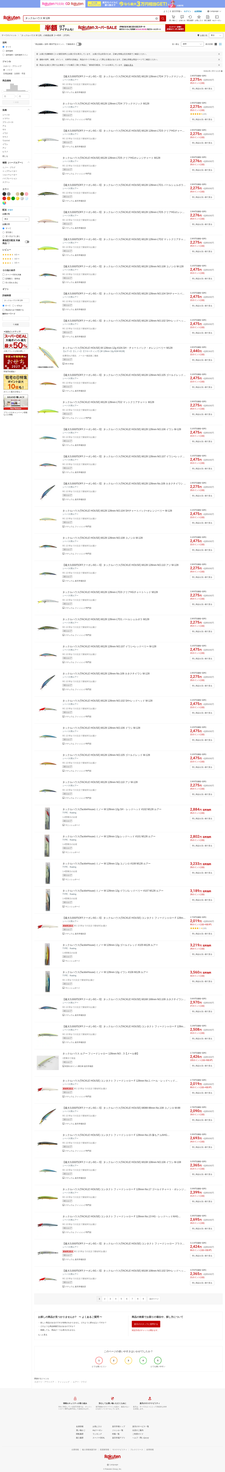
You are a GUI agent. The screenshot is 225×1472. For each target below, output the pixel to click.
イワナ (5, 133)
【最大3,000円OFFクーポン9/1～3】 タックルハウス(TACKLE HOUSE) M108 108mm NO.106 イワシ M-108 (121, 1162)
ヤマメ (5, 137)
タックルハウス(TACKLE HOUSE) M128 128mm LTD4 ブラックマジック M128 (105, 103)
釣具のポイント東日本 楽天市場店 (79, 1066)
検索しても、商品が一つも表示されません (57, 1330)
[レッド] (4, 198)
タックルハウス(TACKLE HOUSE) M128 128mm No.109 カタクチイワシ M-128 (106, 673)
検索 (17, 102)
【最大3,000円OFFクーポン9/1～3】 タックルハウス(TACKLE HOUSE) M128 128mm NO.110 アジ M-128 (120, 565)
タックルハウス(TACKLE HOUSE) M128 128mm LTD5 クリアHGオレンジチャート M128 (111, 158)
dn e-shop (69, 364)
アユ (4, 126)
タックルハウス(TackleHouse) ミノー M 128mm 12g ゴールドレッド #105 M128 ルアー (110, 945)
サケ (4, 130)
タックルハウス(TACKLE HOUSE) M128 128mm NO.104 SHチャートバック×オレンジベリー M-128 (117, 510)
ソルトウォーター (9, 175)
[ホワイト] (13, 194)
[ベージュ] (17, 194)
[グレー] (9, 194)
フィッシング (63, 1382)
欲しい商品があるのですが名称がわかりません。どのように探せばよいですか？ (73, 1323)
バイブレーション (9, 178)
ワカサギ (6, 141)
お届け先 (6, 214)
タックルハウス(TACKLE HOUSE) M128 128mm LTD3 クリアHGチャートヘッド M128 (110, 592)
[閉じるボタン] (219, 54)
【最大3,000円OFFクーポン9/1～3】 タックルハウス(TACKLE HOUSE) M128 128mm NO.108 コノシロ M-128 (123, 266)
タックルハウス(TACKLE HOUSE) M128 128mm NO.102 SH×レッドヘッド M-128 (107, 700)
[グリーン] (13, 198)
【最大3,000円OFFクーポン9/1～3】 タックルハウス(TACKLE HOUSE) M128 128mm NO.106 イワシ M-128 (121, 429)
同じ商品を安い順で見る (202, 89)
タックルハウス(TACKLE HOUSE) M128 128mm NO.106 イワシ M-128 (101, 728)
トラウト (6, 118)
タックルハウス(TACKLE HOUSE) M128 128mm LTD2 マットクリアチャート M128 (108, 402)
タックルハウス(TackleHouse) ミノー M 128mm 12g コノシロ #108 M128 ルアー (106, 863)
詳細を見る (128, 65)
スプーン (6, 182)
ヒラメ (5, 152)
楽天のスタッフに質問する (146, 1324)
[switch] (27, 242)
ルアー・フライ (80, 1382)
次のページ (154, 1299)
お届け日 (6, 224)
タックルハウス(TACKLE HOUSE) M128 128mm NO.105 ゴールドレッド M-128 (106, 755)
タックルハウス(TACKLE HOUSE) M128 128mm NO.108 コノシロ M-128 (102, 538)
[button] (214, 12)
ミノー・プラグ (8, 167)
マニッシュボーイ (72, 825)
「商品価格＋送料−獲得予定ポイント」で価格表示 (54, 44)
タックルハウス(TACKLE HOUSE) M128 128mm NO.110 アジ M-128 (100, 782)
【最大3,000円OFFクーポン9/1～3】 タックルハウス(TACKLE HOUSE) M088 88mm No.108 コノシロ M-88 (121, 1108)
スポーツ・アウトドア (44, 1382)
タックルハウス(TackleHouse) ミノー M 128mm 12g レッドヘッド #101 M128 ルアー (109, 836)
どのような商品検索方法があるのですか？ (57, 1326)
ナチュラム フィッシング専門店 (78, 119)
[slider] (2, 91)
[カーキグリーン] (22, 194)
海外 (11, 210)
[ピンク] (26, 194)
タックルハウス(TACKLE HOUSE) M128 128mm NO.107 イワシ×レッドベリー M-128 (109, 646)
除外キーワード (8, 314)
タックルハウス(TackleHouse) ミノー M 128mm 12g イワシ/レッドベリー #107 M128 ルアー (112, 890)
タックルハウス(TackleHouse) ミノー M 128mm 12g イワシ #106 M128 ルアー (105, 972)
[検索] (163, 18)
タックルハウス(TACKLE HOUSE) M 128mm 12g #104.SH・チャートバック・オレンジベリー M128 (117, 348)
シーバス (6, 115)
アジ (4, 148)
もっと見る (42, 1335)
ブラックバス (7, 122)
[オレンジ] (9, 198)
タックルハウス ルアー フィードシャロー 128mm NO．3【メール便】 (100, 1053)
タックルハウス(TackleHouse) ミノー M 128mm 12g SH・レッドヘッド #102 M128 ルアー (111, 809)
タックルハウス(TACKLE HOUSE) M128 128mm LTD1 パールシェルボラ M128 (105, 619)
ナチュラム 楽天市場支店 (75, 92)
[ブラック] (4, 194)
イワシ (5, 144)
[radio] (3, 47)
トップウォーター (9, 171)
